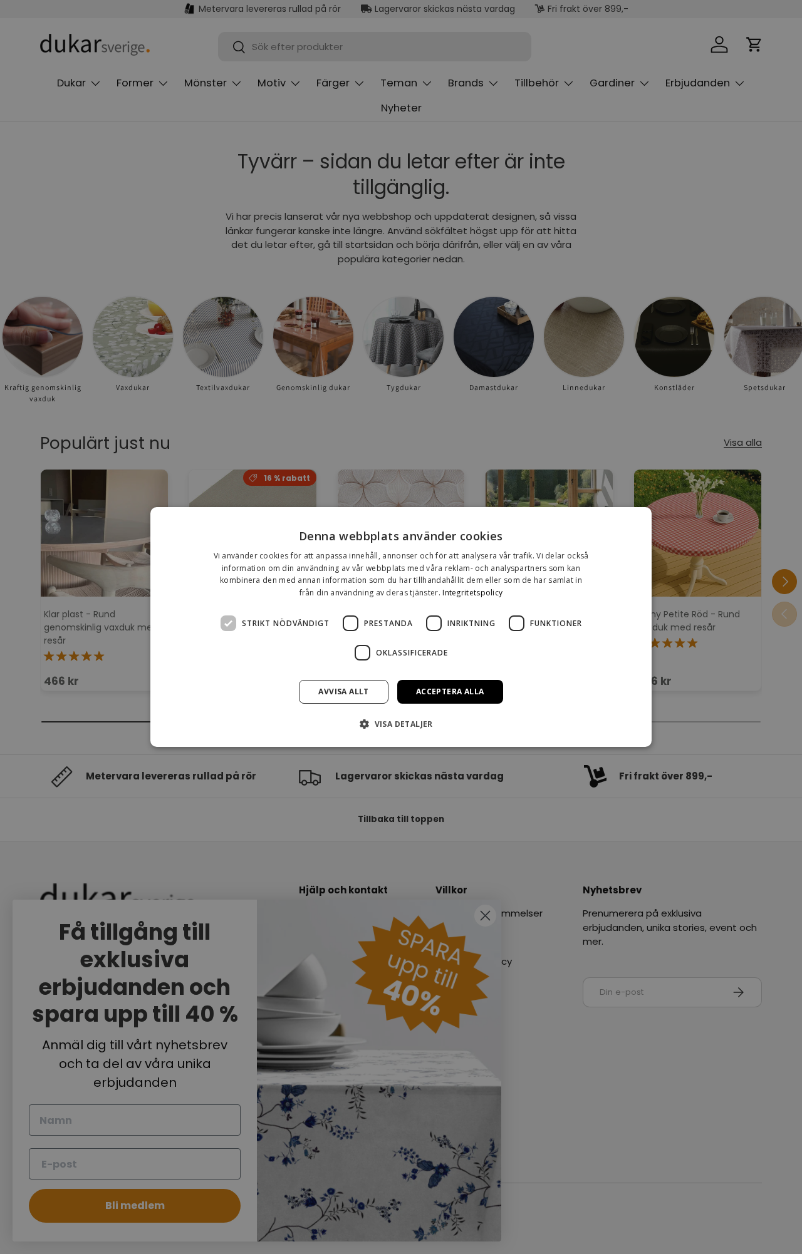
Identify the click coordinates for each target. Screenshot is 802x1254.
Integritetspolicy (472, 592)
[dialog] (401, 627)
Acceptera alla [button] (450, 691)
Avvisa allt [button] (343, 691)
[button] (401, 723)
